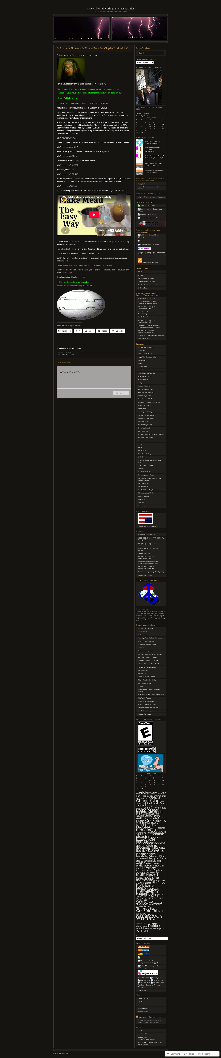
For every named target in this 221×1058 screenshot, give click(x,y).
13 (159, 124)
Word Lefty (141, 506)
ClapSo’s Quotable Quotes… (153, 142)
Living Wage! (146, 861)
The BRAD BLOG (144, 472)
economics (155, 837)
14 (163, 124)
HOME (140, 272)
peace (146, 883)
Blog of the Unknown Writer (147, 357)
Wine (70, 352)
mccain (159, 865)
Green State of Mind (145, 399)
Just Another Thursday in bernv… (154, 164)
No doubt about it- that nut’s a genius (151, 434)
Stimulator (141, 468)
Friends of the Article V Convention (150, 654)
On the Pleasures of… (152, 156)
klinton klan (158, 851)
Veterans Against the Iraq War (148, 707)
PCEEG (140, 686)
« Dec (138, 133)
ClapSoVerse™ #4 (144, 317)
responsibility (146, 894)
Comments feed (143, 1008)
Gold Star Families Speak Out (148, 660)
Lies (138, 860)
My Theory (148, 163)
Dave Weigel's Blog (144, 376)
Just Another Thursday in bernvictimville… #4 (146, 321)
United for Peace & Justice (147, 704)
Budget (149, 798)
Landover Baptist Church (146, 677)
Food (65, 352)
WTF (141, 918)
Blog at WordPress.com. (60, 1053)
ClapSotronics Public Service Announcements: (146, 1038)
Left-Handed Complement (146, 415)
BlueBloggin (142, 360)
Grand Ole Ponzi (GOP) (146, 389)
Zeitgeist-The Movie (144, 714)
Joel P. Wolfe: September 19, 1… (155, 157)
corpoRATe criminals (155, 807)
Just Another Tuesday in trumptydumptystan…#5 (146, 331)
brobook (140, 363)
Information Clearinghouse (150, 1017)
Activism (144, 793)
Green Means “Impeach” (146, 392)
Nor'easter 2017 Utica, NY (147, 535)
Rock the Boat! (143, 288)
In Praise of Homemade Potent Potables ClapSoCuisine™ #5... (149, 562)
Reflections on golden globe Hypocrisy (151, 335)
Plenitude (141, 441)
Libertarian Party (156, 858)
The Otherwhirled (143, 483)
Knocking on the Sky (145, 412)
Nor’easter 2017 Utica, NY (147, 298)
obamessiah (145, 880)
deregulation (141, 832)
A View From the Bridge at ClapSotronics (110, 8)
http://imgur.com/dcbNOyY (67, 147)
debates (161, 828)
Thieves (158, 911)
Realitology (141, 457)
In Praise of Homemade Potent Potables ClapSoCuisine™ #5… (149, 326)
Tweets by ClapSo (142, 116)
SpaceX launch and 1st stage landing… (146, 313)
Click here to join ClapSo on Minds (71, 277)
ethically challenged (144, 842)
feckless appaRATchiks (150, 844)
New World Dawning (144, 428)
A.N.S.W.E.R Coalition (145, 628)
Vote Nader (141, 499)
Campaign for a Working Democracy (150, 638)
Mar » (143, 133)
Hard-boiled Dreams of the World (149, 402)
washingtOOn (158, 929)
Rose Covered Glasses (145, 465)
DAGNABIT (146, 827)
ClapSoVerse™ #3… (145, 339)
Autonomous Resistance (146, 347)
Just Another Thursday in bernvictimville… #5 (146, 307)
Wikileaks (141, 503)
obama (153, 877)
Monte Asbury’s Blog (145, 425)
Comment (121, 393)
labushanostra (146, 855)
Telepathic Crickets (145, 909)
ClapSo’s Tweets (143, 113)
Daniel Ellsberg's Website (146, 373)
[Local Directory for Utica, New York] (144, 947)
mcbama (149, 865)
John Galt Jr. (142, 673)
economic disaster (150, 835)
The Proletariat (143, 486)
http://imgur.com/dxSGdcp (67, 156)
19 (154, 126)
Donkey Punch (143, 379)
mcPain (140, 868)
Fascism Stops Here (144, 386)
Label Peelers (96, 242)
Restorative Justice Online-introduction (151, 695)
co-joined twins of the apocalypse (150, 804)
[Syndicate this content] (137, 1017)
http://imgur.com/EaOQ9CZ (67, 165)
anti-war (159, 793)
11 (150, 124)
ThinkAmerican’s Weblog (146, 493)
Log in (140, 1001)
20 (159, 126)
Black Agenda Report (145, 354)
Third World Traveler (144, 698)
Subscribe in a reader (150, 262)
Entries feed (142, 1005)
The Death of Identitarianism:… (151, 150)
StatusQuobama (145, 904)
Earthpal (140, 383)
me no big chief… (144, 421)
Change (143, 800)
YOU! (151, 918)
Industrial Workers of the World (148, 664)
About (140, 1031)
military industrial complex (149, 869)
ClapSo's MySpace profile (146, 281)
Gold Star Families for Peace (147, 657)
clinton (138, 803)
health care (144, 851)
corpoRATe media (149, 812)
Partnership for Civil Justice (147, 644)
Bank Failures (143, 796)
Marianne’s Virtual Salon (146, 418)
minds (59, 273)
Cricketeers (155, 820)
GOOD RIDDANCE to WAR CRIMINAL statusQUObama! (147, 302)
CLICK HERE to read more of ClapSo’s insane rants (78, 253)
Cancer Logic (142, 366)
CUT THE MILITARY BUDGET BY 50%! (147, 824)
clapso (63, 354)
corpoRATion (156, 818)
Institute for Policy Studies (147, 667)
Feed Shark (142, 990)
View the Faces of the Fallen (147, 526)
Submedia (141, 648)
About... (140, 275)
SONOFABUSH (150, 902)
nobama (141, 877)
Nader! (152, 874)
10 (146, 124)
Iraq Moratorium (143, 670)
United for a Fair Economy (147, 701)
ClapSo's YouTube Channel (147, 285)
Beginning (141, 350)
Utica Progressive (144, 496)
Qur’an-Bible (142, 450)
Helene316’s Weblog (145, 405)
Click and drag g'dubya (145, 651)
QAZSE (140, 447)
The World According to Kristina (148, 490)
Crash (140, 821)
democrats (146, 829)
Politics (158, 882)
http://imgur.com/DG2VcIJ (67, 186)
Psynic (140, 444)
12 (154, 124)
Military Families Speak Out (147, 680)
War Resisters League (145, 711)
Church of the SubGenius (146, 641)
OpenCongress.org (144, 683)
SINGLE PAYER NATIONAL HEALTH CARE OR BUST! (149, 898)
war (151, 913)
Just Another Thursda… (153, 147)
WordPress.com (143, 1011)
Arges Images (142, 631)
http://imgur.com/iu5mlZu (67, 138)
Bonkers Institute (143, 635)
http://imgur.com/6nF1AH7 (67, 174)
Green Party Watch (144, 396)
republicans (142, 928)
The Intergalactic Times (146, 278)
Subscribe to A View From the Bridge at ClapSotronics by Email (151, 253)
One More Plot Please (145, 437)
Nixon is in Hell (143, 431)
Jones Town (142, 408)
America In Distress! (144, 1034)
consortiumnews (143, 370)
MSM (140, 874)
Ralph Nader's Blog (144, 454)
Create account (143, 998)
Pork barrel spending (145, 886)
